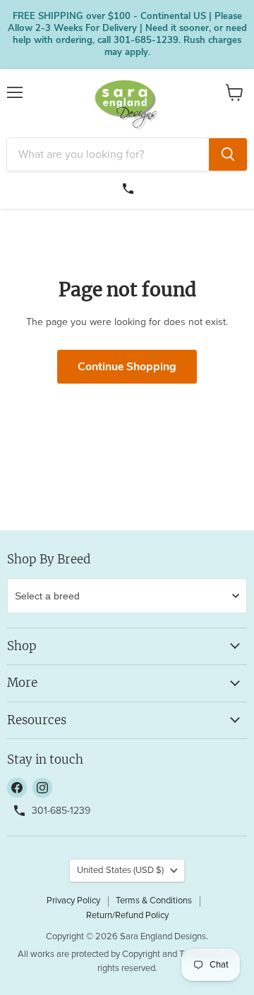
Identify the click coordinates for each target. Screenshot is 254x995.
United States (120, 870)
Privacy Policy (73, 900)
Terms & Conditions (154, 900)
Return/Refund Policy (127, 915)
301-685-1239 (130, 186)
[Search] (228, 154)
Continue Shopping (127, 366)
